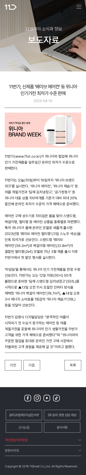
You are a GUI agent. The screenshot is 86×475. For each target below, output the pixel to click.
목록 (73, 365)
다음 (32, 365)
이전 (13, 365)
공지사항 (62, 427)
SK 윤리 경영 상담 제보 (62, 415)
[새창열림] (28, 397)
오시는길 (23, 427)
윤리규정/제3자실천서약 (24, 415)
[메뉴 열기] (79, 7)
